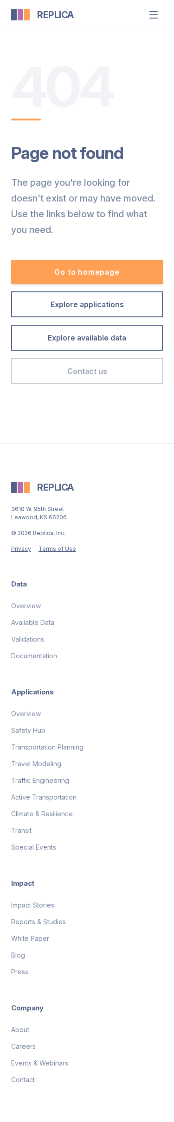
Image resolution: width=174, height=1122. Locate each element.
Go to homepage (86, 272)
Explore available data (87, 337)
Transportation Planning (47, 747)
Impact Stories (32, 905)
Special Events (33, 847)
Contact (23, 1080)
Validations (27, 639)
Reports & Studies (38, 922)
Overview (26, 606)
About (20, 1030)
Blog (18, 955)
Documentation (34, 656)
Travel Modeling (36, 764)
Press (19, 972)
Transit (21, 830)
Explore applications (87, 304)
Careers (23, 1046)
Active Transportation (44, 797)
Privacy (21, 548)
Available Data (32, 622)
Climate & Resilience (42, 814)
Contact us (87, 371)
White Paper (30, 938)
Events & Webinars (39, 1063)
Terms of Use (57, 548)
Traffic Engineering (40, 780)
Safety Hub (28, 730)
